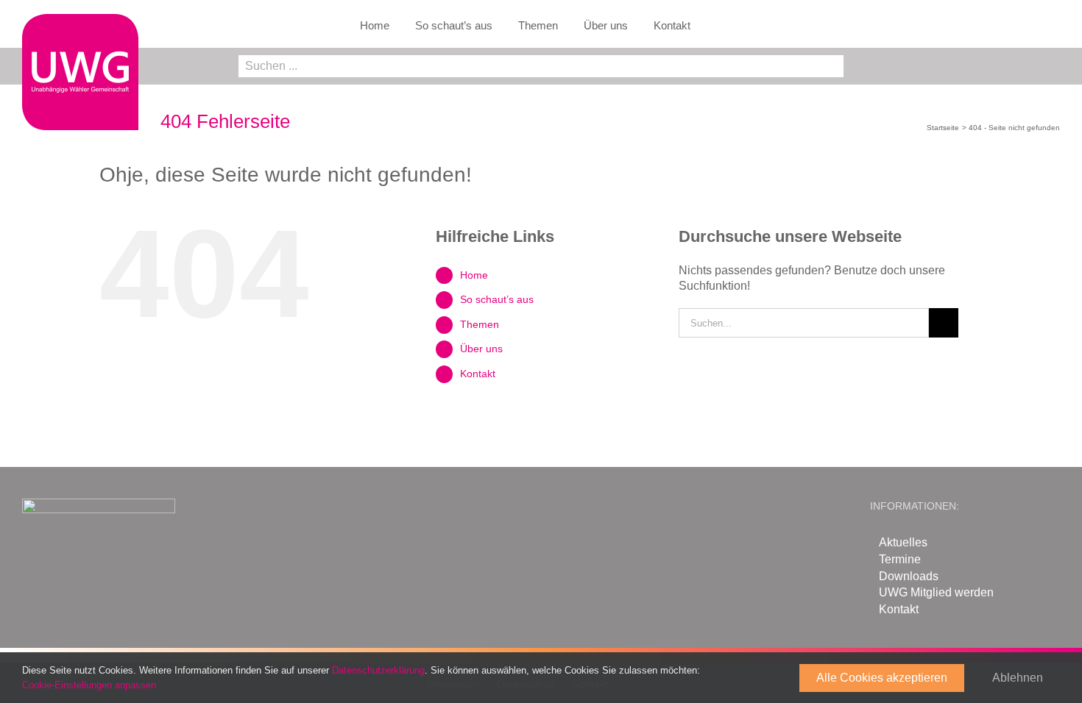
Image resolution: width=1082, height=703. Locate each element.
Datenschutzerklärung (378, 670)
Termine (900, 559)
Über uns (481, 348)
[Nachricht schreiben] (1052, 69)
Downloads (908, 576)
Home (474, 275)
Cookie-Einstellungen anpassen (90, 684)
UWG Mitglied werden (936, 592)
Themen (479, 324)
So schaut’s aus (497, 299)
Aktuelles (903, 542)
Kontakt (477, 373)
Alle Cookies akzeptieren (881, 677)
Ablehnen (1017, 677)
